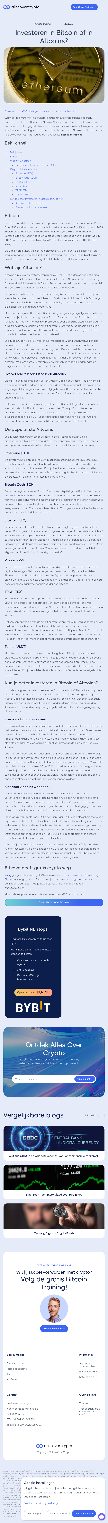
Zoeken (83, 1403)
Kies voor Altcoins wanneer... (31, 207)
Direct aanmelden (54, 1328)
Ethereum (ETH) (24, 173)
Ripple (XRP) (22, 186)
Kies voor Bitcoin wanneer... (31, 203)
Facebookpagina (17, 1368)
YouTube (12, 1379)
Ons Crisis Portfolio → (84, 7)
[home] (21, 7)
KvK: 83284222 (16, 1414)
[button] (102, 7)
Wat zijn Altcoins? (20, 160)
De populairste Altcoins (23, 169)
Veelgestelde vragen (19, 1403)
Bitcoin (14, 156)
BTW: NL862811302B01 (21, 1419)
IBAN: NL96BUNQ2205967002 (24, 1424)
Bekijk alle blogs (93, 1115)
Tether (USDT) (23, 194)
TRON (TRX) (21, 190)
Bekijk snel (16, 152)
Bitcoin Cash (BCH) (26, 177)
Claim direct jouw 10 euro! (54, 902)
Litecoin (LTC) (23, 182)
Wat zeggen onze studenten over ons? (89, 1411)
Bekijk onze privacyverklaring (41, 1503)
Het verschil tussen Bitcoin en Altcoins (37, 165)
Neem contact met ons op (22, 1408)
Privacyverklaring (89, 1371)
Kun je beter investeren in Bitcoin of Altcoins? (36, 198)
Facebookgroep (16, 1363)
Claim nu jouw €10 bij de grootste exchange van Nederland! (40, 111)
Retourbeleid (86, 1377)
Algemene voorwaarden (87, 1365)
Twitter (11, 1374)
